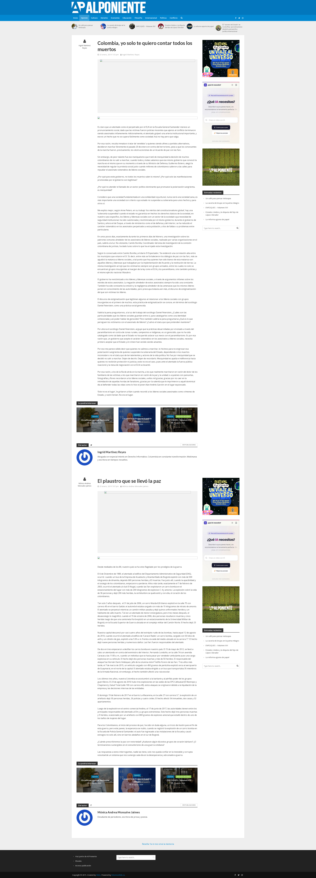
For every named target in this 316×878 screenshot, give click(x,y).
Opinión (84, 18)
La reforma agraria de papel (204, 26)
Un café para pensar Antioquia (86, 26)
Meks (98, 875)
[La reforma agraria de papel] (189, 26)
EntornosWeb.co (118, 875)
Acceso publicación (83, 865)
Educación (127, 18)
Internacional (151, 18)
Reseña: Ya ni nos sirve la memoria (158, 844)
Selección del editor (183, 416)
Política (163, 18)
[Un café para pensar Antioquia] (74, 26)
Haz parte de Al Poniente (86, 856)
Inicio (75, 18)
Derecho (104, 18)
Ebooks (78, 861)
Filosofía (138, 18)
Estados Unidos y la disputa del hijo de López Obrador (175, 26)
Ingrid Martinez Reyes (85, 46)
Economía (115, 18)
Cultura (94, 18)
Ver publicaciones (189, 445)
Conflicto (174, 18)
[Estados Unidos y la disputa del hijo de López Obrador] (161, 26)
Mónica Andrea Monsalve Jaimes (84, 484)
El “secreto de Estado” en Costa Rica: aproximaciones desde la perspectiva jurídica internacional (232, 28)
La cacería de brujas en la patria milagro (116, 26)
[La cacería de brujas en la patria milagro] (103, 26)
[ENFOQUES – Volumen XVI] (132, 26)
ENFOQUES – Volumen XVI (145, 26)
